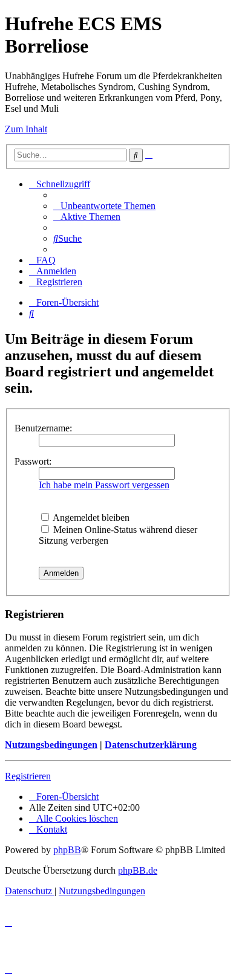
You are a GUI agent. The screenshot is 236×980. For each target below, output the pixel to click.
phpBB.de (137, 870)
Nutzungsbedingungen (51, 745)
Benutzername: (43, 428)
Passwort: (33, 461)
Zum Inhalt (26, 129)
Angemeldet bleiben (90, 517)
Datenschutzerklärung (151, 745)
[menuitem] (104, 206)
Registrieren (28, 776)
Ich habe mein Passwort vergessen (104, 485)
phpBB (67, 850)
